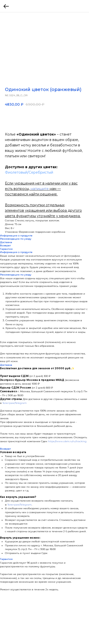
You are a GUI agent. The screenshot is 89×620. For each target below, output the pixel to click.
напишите (40, 188)
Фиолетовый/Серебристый (29, 172)
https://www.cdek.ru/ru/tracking (67, 441)
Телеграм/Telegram (14, 403)
